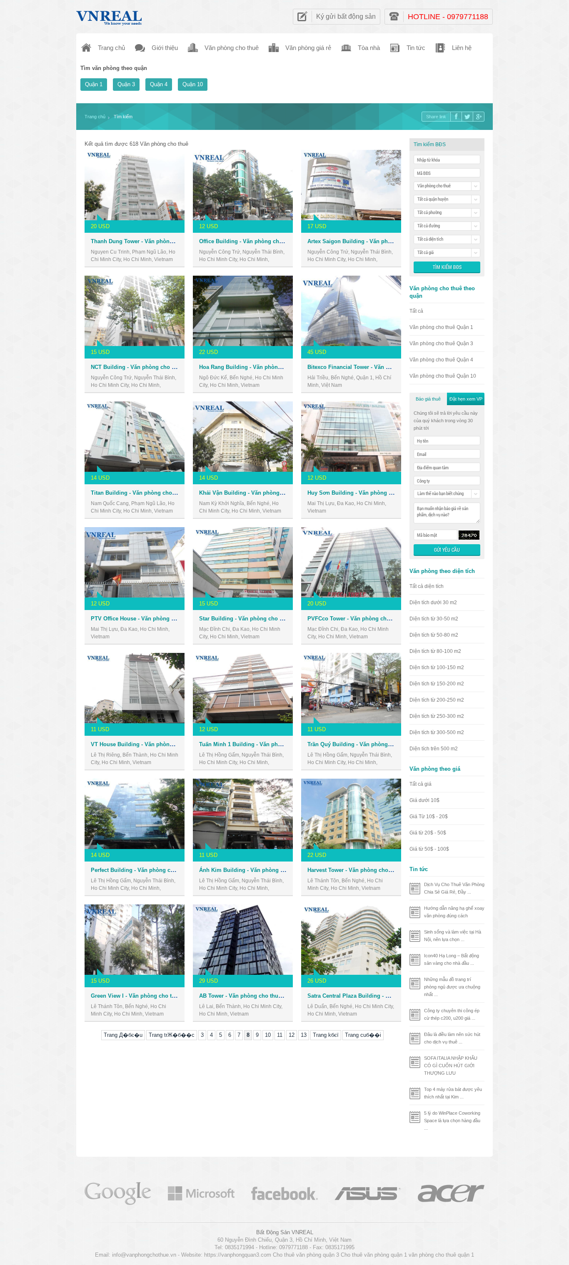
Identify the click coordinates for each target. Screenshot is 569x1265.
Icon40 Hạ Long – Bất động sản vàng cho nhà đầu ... (451, 959)
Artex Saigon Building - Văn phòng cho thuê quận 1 (374, 241)
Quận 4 (158, 84)
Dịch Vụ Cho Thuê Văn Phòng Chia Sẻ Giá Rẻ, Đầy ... (454, 888)
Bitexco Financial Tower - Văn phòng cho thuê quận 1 (376, 367)
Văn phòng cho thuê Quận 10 (442, 376)
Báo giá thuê (428, 398)
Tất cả (416, 311)
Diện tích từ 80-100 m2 (435, 651)
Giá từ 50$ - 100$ (429, 849)
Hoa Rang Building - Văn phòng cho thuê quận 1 (261, 367)
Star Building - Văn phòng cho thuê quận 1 (254, 618)
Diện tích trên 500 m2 (433, 749)
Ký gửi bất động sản (346, 16)
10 (268, 1035)
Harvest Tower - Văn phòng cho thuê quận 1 (363, 870)
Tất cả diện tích (426, 586)
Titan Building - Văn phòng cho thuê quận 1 (147, 493)
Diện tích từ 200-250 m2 (436, 700)
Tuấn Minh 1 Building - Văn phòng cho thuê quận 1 (265, 744)
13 (304, 1035)
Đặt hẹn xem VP (465, 398)
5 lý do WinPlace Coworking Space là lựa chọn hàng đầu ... (452, 1121)
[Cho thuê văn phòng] (117, 1193)
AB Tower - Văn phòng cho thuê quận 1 (249, 996)
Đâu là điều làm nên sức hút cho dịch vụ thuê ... (452, 1038)
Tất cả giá (420, 784)
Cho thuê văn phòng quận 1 (374, 1255)
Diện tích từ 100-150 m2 (436, 667)
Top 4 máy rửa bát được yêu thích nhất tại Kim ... (453, 1093)
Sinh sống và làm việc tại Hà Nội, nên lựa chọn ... (452, 935)
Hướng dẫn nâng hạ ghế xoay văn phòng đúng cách (454, 912)
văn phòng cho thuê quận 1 (441, 1255)
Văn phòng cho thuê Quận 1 (441, 327)
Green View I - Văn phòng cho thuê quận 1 (145, 996)
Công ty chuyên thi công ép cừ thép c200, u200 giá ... (451, 1014)
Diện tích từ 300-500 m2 (436, 732)
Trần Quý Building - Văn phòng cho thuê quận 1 (369, 744)
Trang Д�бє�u (123, 1035)
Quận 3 (126, 84)
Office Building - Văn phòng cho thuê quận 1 (256, 241)
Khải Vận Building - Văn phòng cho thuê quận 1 (261, 493)
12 (291, 1035)
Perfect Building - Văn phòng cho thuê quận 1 (150, 870)
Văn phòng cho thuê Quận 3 (441, 343)
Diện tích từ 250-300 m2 (436, 716)
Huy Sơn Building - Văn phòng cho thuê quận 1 (368, 493)
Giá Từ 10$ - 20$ (428, 816)
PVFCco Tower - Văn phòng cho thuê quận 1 (364, 618)
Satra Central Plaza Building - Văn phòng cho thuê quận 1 (382, 996)
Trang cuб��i (363, 1035)
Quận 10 (192, 84)
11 (279, 1035)
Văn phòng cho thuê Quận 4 (441, 360)
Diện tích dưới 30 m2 (433, 602)
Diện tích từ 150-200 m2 (436, 684)
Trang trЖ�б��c (172, 1035)
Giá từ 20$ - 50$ (427, 833)
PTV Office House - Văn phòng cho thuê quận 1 (152, 618)
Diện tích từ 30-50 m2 (433, 619)
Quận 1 (93, 84)
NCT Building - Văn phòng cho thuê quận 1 (146, 367)
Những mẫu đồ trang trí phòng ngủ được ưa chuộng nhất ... (452, 987)
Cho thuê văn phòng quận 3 (306, 1255)
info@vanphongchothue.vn (144, 1255)
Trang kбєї (326, 1035)
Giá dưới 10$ (424, 800)
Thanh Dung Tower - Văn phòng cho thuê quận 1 (153, 241)
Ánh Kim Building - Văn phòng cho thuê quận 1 (260, 870)
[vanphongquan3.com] (109, 16)
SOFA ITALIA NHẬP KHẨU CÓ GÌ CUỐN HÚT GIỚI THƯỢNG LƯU (450, 1066)
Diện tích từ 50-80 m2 (433, 635)
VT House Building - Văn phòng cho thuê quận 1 (153, 744)
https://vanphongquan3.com (237, 1255)
